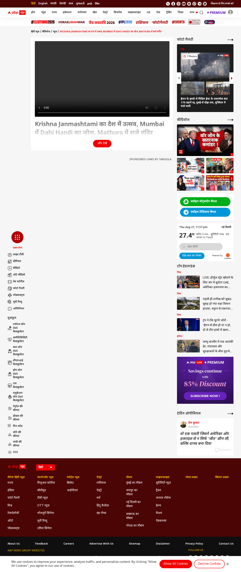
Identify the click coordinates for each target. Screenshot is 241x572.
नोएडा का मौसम (135, 526)
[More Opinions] (230, 413)
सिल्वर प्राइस (222, 477)
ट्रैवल (158, 490)
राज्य (54, 12)
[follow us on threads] (178, 4)
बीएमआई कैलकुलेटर (18, 362)
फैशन (159, 513)
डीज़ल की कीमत (18, 418)
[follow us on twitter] (168, 4)
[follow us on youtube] (184, 4)
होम (33, 12)
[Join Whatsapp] (205, 4)
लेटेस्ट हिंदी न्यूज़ (16, 477)
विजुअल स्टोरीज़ (46, 483)
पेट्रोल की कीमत (18, 408)
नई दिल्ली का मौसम (133, 504)
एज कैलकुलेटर (18, 385)
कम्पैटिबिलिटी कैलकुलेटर (20, 339)
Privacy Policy (194, 544)
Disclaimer (163, 544)
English (43, 3)
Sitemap (134, 544)
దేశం (97, 3)
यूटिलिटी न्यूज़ (163, 483)
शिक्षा (180, 12)
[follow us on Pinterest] (194, 4)
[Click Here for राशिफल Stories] (142, 22)
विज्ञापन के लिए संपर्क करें (222, 3)
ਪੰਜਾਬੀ (62, 3)
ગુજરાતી (80, 3)
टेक (158, 12)
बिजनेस (118, 12)
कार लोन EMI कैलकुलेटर (18, 350)
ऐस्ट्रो (105, 12)
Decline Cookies (209, 564)
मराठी (53, 3)
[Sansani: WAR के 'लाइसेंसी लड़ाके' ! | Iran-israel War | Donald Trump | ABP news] (205, 140)
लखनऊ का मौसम (132, 516)
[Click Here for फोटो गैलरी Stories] (160, 22)
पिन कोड (17, 426)
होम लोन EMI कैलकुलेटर (18, 373)
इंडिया (11, 490)
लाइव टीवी (18, 254)
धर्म (98, 498)
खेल (95, 12)
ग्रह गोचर (101, 513)
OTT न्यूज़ (43, 506)
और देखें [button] (102, 143)
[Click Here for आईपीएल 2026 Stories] (125, 22)
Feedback (41, 544)
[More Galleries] (230, 39)
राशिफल (101, 483)
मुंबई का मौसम (134, 483)
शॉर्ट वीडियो (19, 275)
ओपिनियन (18, 309)
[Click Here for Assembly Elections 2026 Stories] (43, 22)
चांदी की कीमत (17, 444)
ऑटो (10, 521)
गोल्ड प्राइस (191, 477)
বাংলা (71, 3)
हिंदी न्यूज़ (35, 31)
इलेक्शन (67, 12)
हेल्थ (158, 506)
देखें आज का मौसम (191, 256)
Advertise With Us (101, 544)
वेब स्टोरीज (18, 281)
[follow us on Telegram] (199, 4)
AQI (15, 452)
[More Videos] (230, 119)
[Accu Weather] (227, 256)
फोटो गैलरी (18, 288)
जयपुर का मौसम (131, 493)
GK (148, 12)
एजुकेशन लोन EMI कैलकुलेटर (18, 396)
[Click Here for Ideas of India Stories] (194, 22)
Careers (68, 544)
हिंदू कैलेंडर (103, 506)
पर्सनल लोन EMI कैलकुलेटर (19, 328)
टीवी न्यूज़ (42, 498)
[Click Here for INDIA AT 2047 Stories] (209, 22)
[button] (17, 240)
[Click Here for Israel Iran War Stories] (71, 22)
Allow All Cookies (176, 564)
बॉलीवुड (41, 490)
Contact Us (226, 544)
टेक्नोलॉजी (13, 513)
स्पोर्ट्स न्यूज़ (73, 477)
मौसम (129, 477)
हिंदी (33, 3)
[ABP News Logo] (17, 12)
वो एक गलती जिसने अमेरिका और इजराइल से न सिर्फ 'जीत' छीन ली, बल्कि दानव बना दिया (204, 439)
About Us (14, 544)
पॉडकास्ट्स (18, 295)
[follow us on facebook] (173, 4)
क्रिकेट (70, 483)
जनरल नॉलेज (163, 498)
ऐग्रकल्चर (161, 521)
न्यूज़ (43, 12)
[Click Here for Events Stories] (178, 22)
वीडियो (16, 268)
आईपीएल (72, 490)
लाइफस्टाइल (134, 12)
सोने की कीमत (17, 434)
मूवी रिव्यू (17, 302)
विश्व (10, 506)
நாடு (89, 3)
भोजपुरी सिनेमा (45, 513)
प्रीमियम (17, 261)
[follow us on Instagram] (189, 4)
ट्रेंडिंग (169, 12)
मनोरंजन (82, 12)
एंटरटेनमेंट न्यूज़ (45, 477)
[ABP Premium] (205, 380)
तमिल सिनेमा (44, 528)
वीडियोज (46, 31)
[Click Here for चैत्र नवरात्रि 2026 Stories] (102, 22)
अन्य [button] (191, 12)
